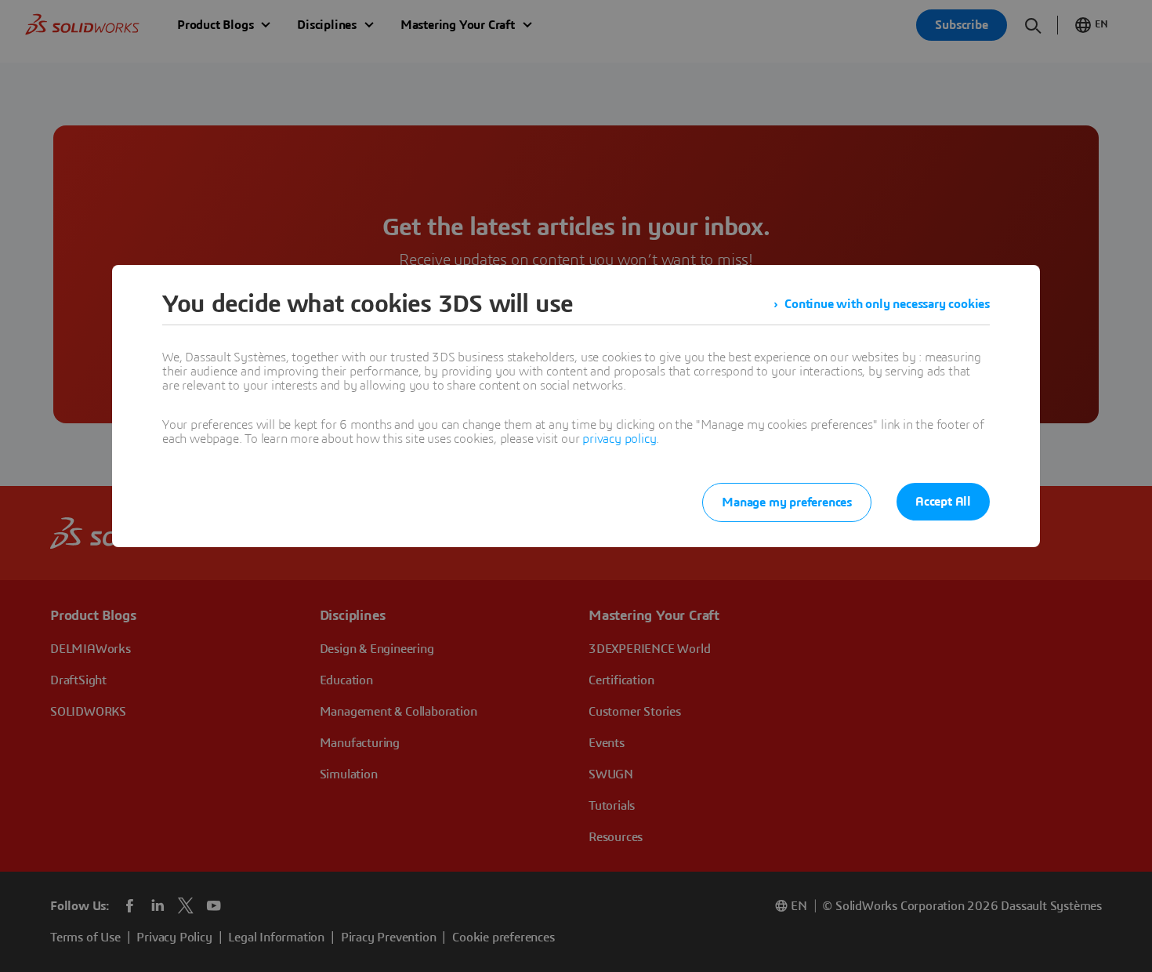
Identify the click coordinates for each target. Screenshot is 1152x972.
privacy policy (619, 439)
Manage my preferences (787, 502)
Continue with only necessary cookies (887, 304)
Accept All (943, 501)
